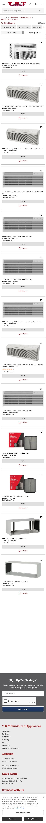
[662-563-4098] (36, 4)
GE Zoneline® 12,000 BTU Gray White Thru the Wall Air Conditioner (22, 149)
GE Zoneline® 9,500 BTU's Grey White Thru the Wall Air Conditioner (22, 106)
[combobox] (34, 32)
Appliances (14, 17)
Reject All (12, 819)
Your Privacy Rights (23, 812)
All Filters (13, 33)
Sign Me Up (23, 709)
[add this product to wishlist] (41, 42)
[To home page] (17, 4)
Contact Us (6, 745)
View (23, 71)
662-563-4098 (12, 766)
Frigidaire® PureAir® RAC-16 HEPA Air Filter (15, 453)
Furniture (5, 734)
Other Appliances (25, 17)
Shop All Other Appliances (9, 19)
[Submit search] (40, 11)
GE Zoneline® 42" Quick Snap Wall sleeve (15, 581)
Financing (5, 740)
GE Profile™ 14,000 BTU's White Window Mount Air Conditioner (21, 63)
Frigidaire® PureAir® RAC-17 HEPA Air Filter (15, 496)
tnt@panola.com (12, 768)
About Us (5, 743)
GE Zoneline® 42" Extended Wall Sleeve (14, 539)
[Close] (43, 797)
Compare (24, 75)
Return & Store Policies (10, 748)
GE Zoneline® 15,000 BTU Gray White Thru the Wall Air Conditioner (22, 364)
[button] (3, 4)
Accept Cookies (33, 819)
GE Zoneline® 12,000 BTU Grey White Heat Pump (17, 236)
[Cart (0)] (42, 4)
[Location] (30, 4)
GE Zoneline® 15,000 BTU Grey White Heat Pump (17, 411)
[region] (23, 808)
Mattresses (6, 737)
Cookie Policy (19, 808)
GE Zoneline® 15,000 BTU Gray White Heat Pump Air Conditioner (22, 322)
